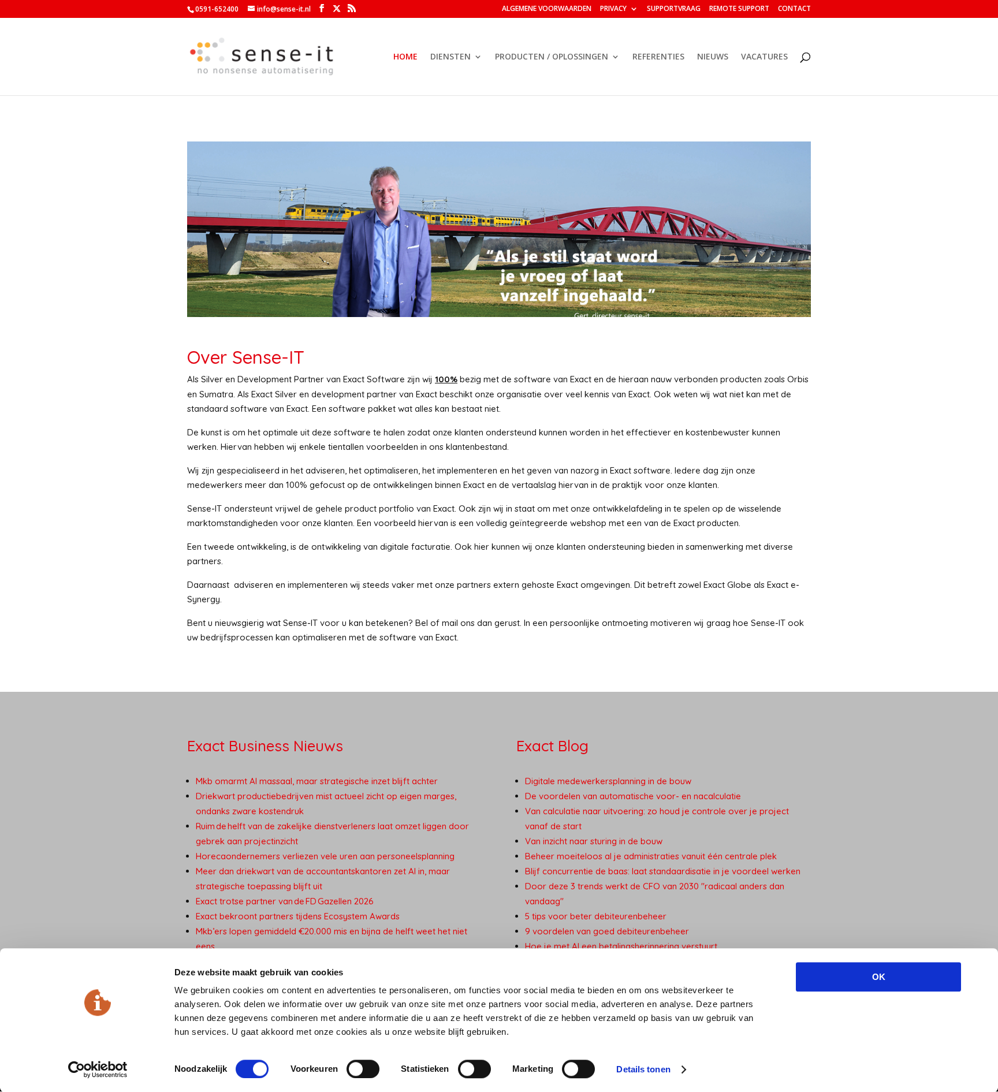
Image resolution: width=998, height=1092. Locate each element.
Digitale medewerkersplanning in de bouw (608, 781)
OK (878, 977)
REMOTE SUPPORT (739, 9)
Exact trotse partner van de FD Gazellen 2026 (285, 901)
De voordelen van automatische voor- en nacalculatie (633, 796)
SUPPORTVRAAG (674, 9)
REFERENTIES (658, 57)
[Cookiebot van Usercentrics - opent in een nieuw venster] (97, 1069)
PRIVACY (613, 9)
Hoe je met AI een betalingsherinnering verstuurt (621, 946)
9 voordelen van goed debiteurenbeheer (607, 931)
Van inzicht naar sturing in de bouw (593, 841)
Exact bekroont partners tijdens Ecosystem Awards (298, 916)
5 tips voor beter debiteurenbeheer (595, 916)
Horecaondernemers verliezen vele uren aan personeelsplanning (326, 856)
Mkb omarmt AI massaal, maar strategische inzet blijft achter (317, 781)
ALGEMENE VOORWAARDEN (546, 9)
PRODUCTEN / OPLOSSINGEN (551, 57)
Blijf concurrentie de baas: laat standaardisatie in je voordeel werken (662, 871)
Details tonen (643, 1069)
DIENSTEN (450, 57)
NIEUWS (712, 57)
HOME (405, 57)
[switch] (363, 1069)
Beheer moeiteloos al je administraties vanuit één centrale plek (651, 856)
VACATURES (764, 57)
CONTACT (794, 9)
